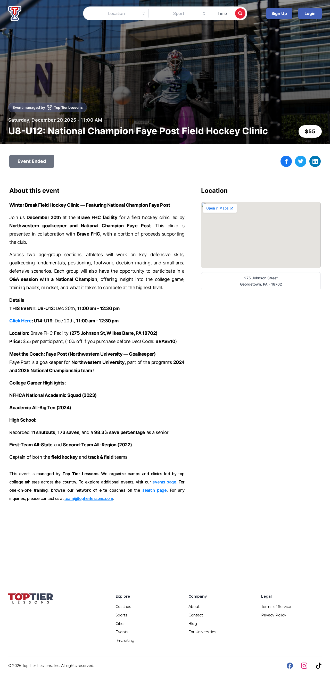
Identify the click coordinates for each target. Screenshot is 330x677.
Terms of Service (276, 606)
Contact (195, 615)
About (194, 606)
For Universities (202, 632)
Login (310, 13)
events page (164, 481)
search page (154, 490)
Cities (120, 623)
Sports (121, 615)
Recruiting (125, 640)
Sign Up (279, 13)
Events (122, 632)
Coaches (123, 606)
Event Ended (32, 161)
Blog (192, 623)
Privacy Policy (273, 615)
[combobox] (116, 13)
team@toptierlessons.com (88, 498)
